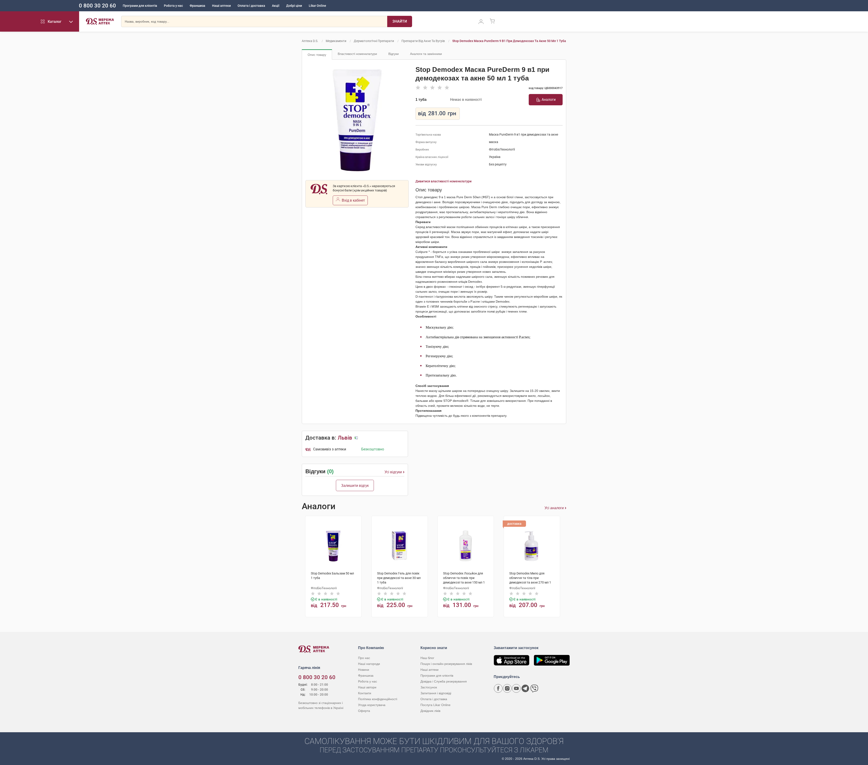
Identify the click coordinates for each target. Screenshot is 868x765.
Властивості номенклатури (357, 54)
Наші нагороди (369, 664)
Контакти (364, 693)
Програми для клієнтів (140, 5)
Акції (275, 5)
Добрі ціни (294, 5)
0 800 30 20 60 (97, 5)
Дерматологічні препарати (374, 41)
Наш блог (427, 658)
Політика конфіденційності (377, 699)
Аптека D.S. (310, 41)
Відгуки (393, 54)
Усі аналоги (554, 508)
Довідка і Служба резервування (443, 681)
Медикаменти (336, 41)
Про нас (364, 658)
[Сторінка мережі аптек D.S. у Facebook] (498, 688)
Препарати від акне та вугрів (423, 41)
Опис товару (317, 54)
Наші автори (367, 687)
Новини (363, 669)
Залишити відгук (355, 485)
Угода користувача (371, 705)
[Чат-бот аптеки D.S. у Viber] (534, 688)
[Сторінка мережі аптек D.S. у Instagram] (507, 688)
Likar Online (317, 5)
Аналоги (549, 99)
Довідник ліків (430, 711)
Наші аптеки (221, 5)
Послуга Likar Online (435, 705)
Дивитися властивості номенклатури (443, 181)
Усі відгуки (393, 472)
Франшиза (197, 5)
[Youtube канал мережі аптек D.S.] (516, 688)
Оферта (364, 711)
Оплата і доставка (251, 5)
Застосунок (428, 687)
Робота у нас (173, 5)
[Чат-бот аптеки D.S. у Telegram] (525, 688)
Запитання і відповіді (435, 693)
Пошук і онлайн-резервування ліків (446, 664)
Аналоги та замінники (426, 54)
